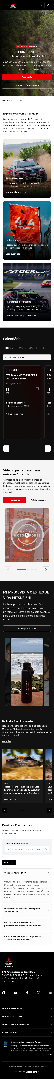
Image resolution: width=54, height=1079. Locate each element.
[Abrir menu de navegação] (4, 5)
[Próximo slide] (48, 448)
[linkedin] (50, 992)
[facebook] (3, 992)
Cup (45, 347)
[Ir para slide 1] (21, 569)
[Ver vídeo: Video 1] (27, 535)
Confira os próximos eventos (27, 85)
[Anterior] (8, 569)
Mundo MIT (9, 862)
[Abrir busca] (41, 5)
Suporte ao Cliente (12, 1016)
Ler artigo (8, 799)
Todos (8, 347)
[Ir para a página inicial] (13, 5)
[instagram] (38, 992)
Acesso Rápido (9, 1032)
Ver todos (6, 741)
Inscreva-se (14, 500)
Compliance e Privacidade (15, 1024)
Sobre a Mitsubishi (12, 1009)
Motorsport (28, 347)
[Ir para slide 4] (35, 569)
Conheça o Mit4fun (27, 628)
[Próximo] (46, 569)
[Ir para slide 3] (32, 569)
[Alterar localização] (48, 5)
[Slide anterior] (6, 448)
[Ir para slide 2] (28, 569)
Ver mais (49, 1054)
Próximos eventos (39, 500)
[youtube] (15, 992)
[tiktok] (27, 992)
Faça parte (27, 77)
